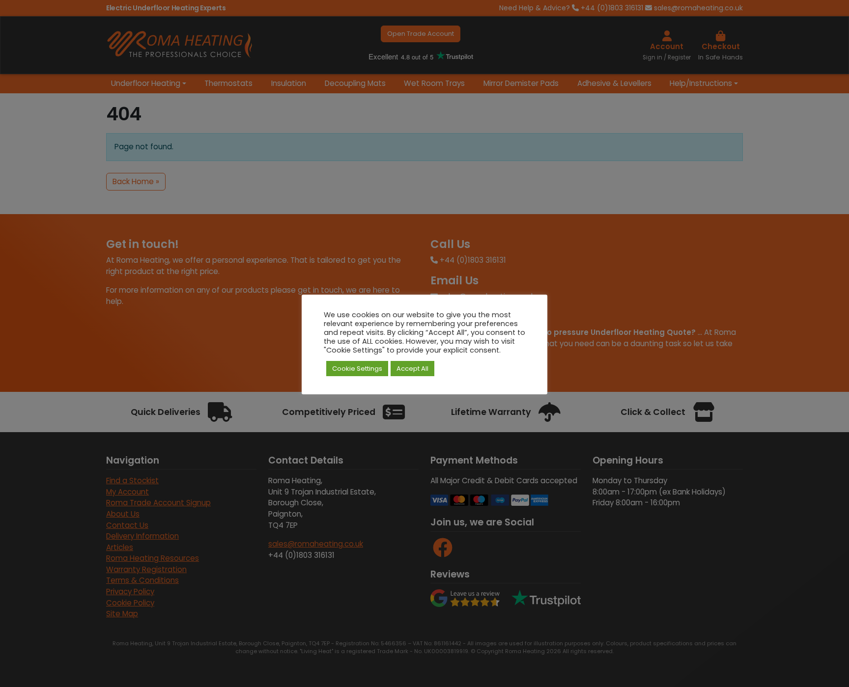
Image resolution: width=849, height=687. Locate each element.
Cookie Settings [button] (357, 368)
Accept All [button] (412, 368)
